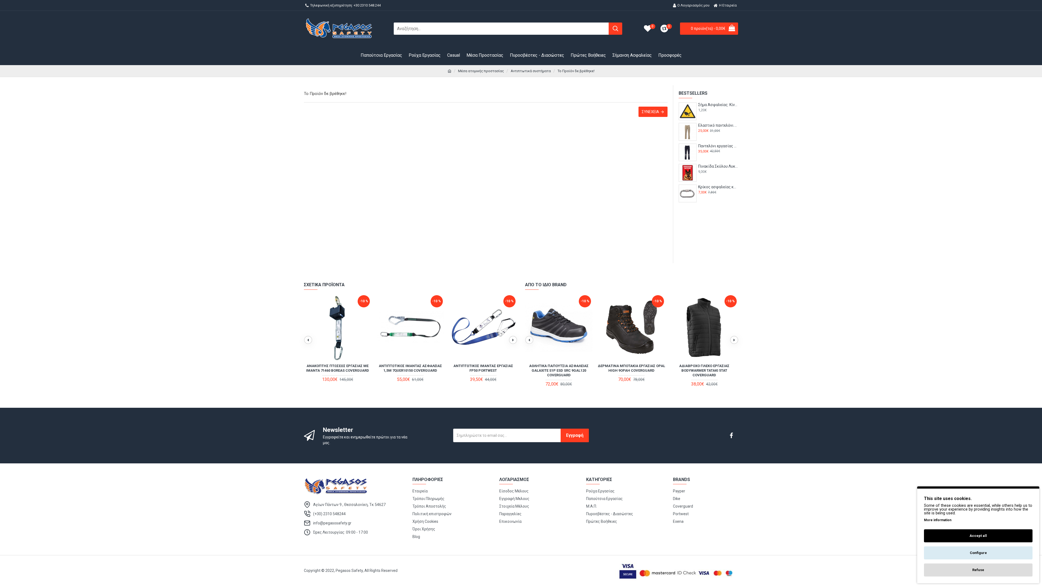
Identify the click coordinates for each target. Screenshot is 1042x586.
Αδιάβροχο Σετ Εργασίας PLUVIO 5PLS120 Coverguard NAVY (704, 368)
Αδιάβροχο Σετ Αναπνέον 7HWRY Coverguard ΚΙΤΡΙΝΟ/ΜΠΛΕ (631, 368)
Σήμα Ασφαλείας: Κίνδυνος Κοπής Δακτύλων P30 (718, 105)
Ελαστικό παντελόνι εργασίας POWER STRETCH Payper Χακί (718, 125)
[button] (308, 340)
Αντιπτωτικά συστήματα (531, 71)
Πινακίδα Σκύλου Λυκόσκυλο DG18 (718, 166)
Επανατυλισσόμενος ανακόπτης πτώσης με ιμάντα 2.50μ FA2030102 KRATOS (483, 370)
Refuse (978, 570)
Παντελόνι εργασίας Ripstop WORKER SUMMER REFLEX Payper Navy (718, 146)
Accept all (978, 536)
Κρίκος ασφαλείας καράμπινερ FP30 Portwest (718, 187)
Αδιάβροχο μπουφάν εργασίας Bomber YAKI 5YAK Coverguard (558, 368)
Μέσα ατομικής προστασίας (481, 71)
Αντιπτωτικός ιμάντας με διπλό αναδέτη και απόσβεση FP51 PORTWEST (337, 370)
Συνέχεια (650, 112)
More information (937, 520)
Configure (978, 553)
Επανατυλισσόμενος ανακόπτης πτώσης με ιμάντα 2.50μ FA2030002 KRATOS (410, 370)
